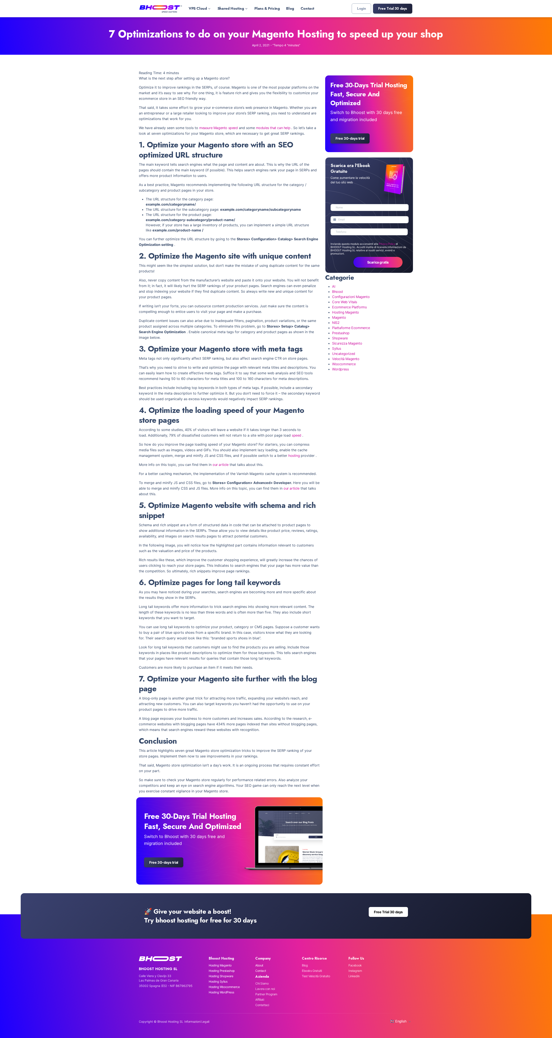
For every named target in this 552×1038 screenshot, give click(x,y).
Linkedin (354, 976)
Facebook (355, 965)
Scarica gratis (378, 262)
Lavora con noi (265, 989)
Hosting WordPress (221, 992)
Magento (339, 317)
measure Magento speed (218, 128)
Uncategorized (343, 353)
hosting (294, 455)
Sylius (336, 348)
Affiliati (259, 999)
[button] (392, 9)
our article (221, 464)
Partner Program (266, 994)
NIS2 (335, 322)
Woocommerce (344, 364)
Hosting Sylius (218, 981)
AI (333, 286)
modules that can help (273, 128)
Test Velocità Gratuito (316, 976)
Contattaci (262, 1005)
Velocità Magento (345, 359)
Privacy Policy (387, 243)
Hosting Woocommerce (224, 987)
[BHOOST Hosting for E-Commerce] (160, 8)
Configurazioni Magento (351, 297)
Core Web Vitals (344, 302)
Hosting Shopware (221, 976)
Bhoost (337, 291)
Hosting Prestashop (222, 970)
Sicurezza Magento (347, 343)
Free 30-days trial (163, 862)
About (259, 965)
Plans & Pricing (267, 8)
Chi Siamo (261, 983)
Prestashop (341, 333)
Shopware (340, 338)
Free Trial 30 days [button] (388, 912)
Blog (290, 8)
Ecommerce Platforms (349, 307)
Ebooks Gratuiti (312, 970)
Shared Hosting (231, 8)
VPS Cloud (198, 8)
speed (296, 435)
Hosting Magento (345, 312)
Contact (307, 8)
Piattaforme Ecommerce (351, 328)
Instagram (355, 970)
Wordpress (340, 369)
